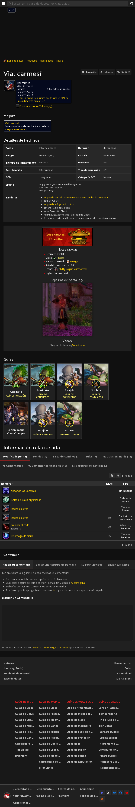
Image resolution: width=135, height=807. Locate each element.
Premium (63, 795)
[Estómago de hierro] (6, 535)
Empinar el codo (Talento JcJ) (35, 106)
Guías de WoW (24, 701)
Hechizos (32, 60)
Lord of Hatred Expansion (110, 707)
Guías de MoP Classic (50, 701)
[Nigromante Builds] (110, 743)
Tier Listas (22, 749)
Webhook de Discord (17, 673)
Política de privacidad (90, 795)
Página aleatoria (45, 795)
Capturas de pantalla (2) (67, 280)
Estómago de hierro (22, 536)
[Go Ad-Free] (123, 678)
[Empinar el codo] (6, 527)
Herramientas (122, 663)
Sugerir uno (78, 345)
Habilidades (46, 60)
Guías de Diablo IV (110, 701)
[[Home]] (7, 798)
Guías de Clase (24, 707)
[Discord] (102, 792)
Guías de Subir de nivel (25, 719)
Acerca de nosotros (67, 789)
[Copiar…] (112, 475)
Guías (127, 668)
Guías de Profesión (25, 731)
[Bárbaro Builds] (109, 731)
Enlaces (125, 72)
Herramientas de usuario (45, 789)
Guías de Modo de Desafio (50, 755)
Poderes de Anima (125, 500)
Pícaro (59, 60)
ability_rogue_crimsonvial (72, 269)
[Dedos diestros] (6, 508)
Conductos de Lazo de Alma (125, 518)
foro (55, 590)
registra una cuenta (60, 647)
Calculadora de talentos (25, 743)
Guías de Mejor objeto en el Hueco (80, 713)
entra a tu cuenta (41, 647)
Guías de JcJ (73, 743)
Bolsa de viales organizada (26, 499)
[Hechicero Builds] (110, 761)
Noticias (9, 663)
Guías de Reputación (50, 737)
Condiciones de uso (23, 802)
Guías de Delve (24, 713)
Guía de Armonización (80, 707)
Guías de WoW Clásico (80, 701)
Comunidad (124, 673)
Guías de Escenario (50, 749)
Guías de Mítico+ (25, 725)
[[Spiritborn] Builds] (110, 767)
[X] (108, 792)
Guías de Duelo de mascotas (50, 743)
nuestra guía (78, 582)
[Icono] (9, 85)
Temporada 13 (108, 713)
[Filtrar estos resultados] (118, 475)
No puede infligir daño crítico (59, 204)
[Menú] (3, 3)
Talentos (125, 507)
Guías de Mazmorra (50, 719)
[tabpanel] (67, 509)
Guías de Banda (25, 737)
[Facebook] (120, 792)
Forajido (125, 528)
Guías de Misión (49, 731)
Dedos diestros (19, 508)
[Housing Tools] (13, 668)
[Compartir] (131, 3)
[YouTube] (126, 792)
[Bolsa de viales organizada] (6, 499)
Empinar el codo (20, 525)
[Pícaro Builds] (108, 755)
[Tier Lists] (46, 767)
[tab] (15, 456)
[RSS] (102, 799)
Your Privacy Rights (23, 795)
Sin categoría (125, 490)
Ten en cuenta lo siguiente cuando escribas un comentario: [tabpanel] (53, 610)
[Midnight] (21, 755)
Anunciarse (87, 789)
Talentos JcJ (125, 525)
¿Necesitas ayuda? (23, 789)
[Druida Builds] (108, 737)
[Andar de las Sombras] (6, 490)
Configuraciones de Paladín (110, 749)
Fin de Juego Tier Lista (110, 719)
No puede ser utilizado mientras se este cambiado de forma (76, 197)
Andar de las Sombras (23, 491)
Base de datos (15, 60)
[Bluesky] (114, 792)
